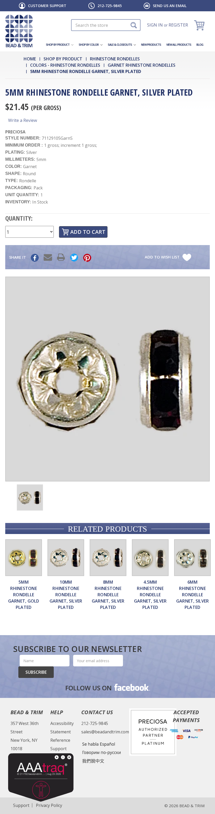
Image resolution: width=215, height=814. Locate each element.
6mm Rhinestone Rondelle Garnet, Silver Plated (192, 594)
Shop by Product (58, 44)
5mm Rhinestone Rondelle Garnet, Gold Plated (23, 594)
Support (58, 748)
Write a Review (22, 120)
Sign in (155, 25)
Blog (199, 44)
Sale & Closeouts (120, 44)
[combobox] (106, 25)
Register (178, 25)
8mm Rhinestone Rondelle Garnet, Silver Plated (108, 594)
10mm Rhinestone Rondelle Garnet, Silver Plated (66, 594)
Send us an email (169, 5)
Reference (60, 740)
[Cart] (200, 25)
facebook (131, 687)
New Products (151, 44)
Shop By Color (89, 44)
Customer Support (47, 5)
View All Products (178, 44)
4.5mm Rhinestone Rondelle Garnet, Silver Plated (150, 594)
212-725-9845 (110, 5)
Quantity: (19, 218)
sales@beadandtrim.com (105, 732)
